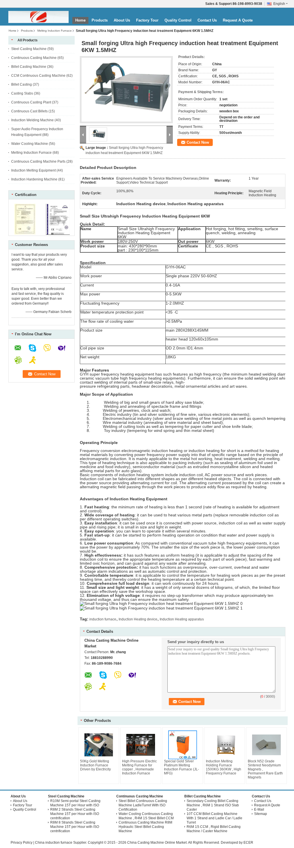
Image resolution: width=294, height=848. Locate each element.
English (279, 4)
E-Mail (259, 809)
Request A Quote (238, 20)
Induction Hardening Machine (34, 179)
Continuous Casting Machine (34, 58)
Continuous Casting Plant (31, 102)
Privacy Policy (21, 843)
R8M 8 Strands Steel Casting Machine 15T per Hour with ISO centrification (74, 826)
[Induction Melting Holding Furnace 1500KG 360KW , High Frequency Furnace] (224, 744)
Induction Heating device (138, 619)
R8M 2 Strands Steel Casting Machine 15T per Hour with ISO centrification (74, 813)
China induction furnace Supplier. (61, 843)
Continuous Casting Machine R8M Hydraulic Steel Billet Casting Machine (145, 826)
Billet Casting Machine (28, 67)
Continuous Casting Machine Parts (38, 161)
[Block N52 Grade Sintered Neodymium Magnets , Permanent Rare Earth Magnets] (266, 744)
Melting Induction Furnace (54, 30)
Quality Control (178, 20)
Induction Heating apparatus (182, 619)
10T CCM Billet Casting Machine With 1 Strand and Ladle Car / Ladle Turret (214, 818)
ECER (248, 843)
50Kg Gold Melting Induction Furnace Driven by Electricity (95, 765)
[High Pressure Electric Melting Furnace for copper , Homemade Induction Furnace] (141, 744)
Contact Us (207, 20)
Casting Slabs (22, 93)
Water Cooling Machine (29, 144)
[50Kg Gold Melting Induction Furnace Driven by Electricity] (99, 744)
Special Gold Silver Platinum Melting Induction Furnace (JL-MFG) (181, 767)
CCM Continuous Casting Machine (38, 76)
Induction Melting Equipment (33, 170)
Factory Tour (147, 20)
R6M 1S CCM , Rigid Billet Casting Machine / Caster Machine (214, 829)
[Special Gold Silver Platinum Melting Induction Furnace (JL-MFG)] (183, 744)
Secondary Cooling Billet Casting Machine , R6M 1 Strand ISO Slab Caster (213, 805)
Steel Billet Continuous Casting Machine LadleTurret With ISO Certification (143, 805)
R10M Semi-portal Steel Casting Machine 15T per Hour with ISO (75, 803)
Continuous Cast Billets (29, 111)
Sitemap (260, 814)
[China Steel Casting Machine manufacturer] (38, 17)
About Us (122, 20)
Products (100, 20)
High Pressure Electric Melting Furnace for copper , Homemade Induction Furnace (139, 767)
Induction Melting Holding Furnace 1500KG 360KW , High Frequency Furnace (223, 767)
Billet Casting (21, 84)
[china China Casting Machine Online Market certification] (25, 234)
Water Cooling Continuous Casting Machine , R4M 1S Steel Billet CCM (146, 816)
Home (80, 20)
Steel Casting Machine (29, 49)
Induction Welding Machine (32, 120)
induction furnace (102, 619)
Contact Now (198, 142)
